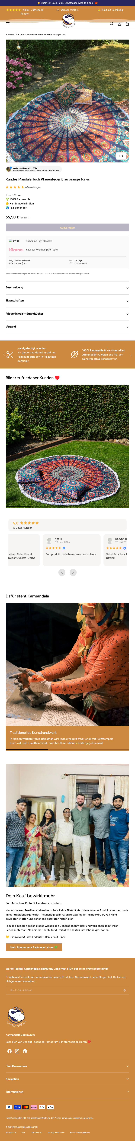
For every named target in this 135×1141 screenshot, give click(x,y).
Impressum (11, 1132)
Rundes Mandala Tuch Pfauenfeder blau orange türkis (41, 34)
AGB (23, 1132)
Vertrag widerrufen (56, 1132)
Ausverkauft (67, 227)
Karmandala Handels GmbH (25, 1127)
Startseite (10, 34)
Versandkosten (81, 1118)
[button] (127, 24)
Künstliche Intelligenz (80, 1132)
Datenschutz (36, 1132)
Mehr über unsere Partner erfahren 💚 (34, 947)
